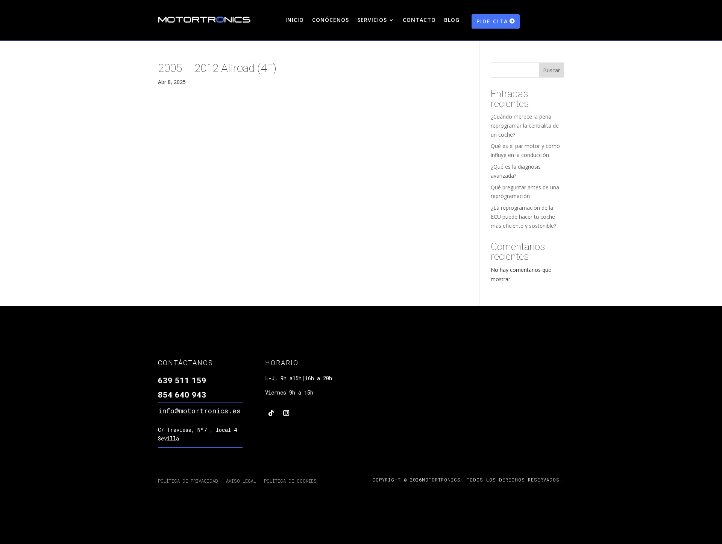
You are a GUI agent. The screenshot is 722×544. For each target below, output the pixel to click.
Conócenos (330, 20)
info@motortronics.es (199, 410)
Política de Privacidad (188, 481)
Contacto (419, 20)
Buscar (551, 70)
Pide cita (492, 21)
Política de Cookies (290, 481)
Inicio (294, 20)
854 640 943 (182, 394)
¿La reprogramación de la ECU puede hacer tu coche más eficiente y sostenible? (523, 216)
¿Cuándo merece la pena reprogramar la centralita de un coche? (525, 125)
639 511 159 (182, 380)
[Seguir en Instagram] (286, 413)
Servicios (372, 20)
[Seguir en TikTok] (271, 413)
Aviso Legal (239, 481)
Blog (452, 20)
